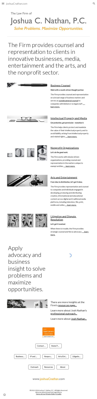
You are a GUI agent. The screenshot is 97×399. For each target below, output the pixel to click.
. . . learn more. (71, 137)
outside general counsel (68, 101)
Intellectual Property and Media (69, 118)
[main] (48, 58)
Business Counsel (60, 85)
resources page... (67, 305)
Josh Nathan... (79, 318)
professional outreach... (64, 313)
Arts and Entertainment (64, 177)
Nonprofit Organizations (65, 147)
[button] (3, 3)
